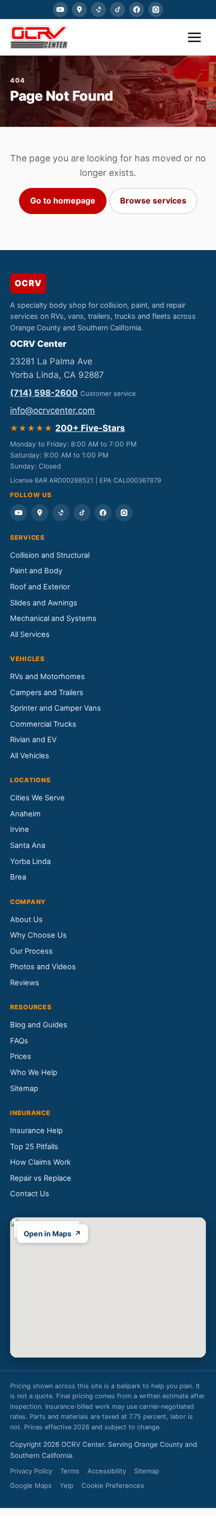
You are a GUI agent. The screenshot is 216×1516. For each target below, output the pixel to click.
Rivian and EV (33, 739)
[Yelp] (98, 9)
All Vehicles (29, 755)
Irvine (19, 829)
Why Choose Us (38, 935)
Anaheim (25, 813)
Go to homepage (62, 200)
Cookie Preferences (112, 1485)
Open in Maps (52, 1233)
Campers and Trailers (46, 692)
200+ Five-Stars (90, 428)
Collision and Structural (49, 555)
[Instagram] (155, 9)
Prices (20, 1056)
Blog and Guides (38, 1024)
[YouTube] (60, 9)
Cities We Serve (37, 797)
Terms (69, 1471)
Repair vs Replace (40, 1178)
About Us (26, 919)
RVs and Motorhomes (47, 676)
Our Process (31, 951)
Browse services (153, 200)
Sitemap (24, 1088)
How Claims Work (40, 1162)
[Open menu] (194, 37)
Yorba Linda (30, 861)
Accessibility (106, 1471)
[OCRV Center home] (39, 37)
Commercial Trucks (43, 724)
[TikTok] (117, 9)
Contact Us (29, 1193)
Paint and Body (36, 570)
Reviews (24, 982)
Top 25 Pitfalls (34, 1146)
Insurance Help (36, 1130)
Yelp (66, 1485)
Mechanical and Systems (53, 618)
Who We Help (33, 1072)
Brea (18, 877)
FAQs (19, 1040)
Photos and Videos (43, 966)
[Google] (79, 9)
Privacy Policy (31, 1471)
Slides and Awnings (43, 602)
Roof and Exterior (40, 586)
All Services (30, 634)
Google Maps (31, 1485)
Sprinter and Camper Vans (55, 708)
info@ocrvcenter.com (52, 410)
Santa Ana (27, 845)
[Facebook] (136, 9)
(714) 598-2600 (44, 393)
